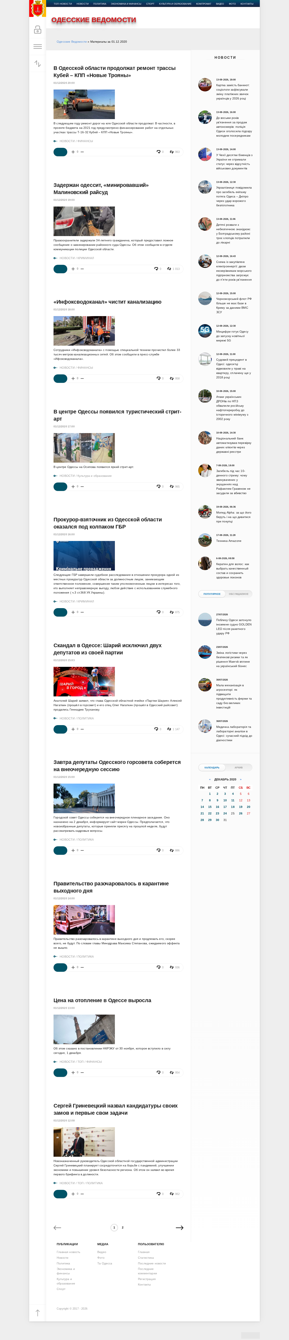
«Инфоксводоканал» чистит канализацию (107, 302)
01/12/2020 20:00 (64, 83)
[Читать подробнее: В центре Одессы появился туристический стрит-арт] (60, 486)
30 (217, 820)
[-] (82, 151)
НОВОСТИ (67, 141)
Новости (225, 57)
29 (210, 820)
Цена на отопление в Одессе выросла (102, 1000)
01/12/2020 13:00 (64, 1008)
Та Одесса (104, 1263)
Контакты (247, 4)
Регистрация (147, 1279)
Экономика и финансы (126, 4)
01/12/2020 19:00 (64, 199)
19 (240, 807)
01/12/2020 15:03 (64, 660)
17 (225, 807)
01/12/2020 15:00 (64, 777)
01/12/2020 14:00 (64, 898)
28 (202, 820)
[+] (73, 151)
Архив (239, 767)
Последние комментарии (147, 1271)
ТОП (80, 1061)
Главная (144, 1252)
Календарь (212, 767)
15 (210, 807)
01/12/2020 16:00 (64, 534)
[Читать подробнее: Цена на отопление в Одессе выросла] (60, 1072)
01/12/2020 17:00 (64, 426)
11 (232, 800)
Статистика (146, 1257)
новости (83, 4)
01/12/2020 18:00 (64, 309)
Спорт (150, 4)
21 (202, 813)
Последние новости (152, 1263)
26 (240, 813)
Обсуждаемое (238, 594)
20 (248, 807)
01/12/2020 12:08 (64, 1120)
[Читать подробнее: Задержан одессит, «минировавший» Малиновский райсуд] (60, 269)
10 (225, 800)
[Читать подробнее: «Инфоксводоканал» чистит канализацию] (60, 378)
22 (210, 813)
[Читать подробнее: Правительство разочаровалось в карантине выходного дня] (60, 967)
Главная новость (68, 1252)
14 (202, 807)
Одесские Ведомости (72, 41)
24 (225, 813)
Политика (99, 4)
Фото (232, 4)
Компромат (203, 4)
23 (217, 813)
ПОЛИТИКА (85, 718)
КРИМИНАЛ (85, 258)
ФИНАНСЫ (85, 141)
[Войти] (37, 29)
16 (217, 807)
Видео (220, 4)
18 (232, 807)
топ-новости (63, 4)
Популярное (212, 594)
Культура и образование (175, 4)
